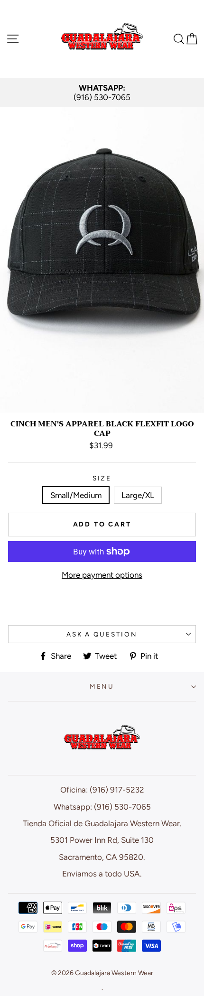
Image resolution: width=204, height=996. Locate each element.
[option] (102, 92)
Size (102, 478)
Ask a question (101, 634)
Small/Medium (76, 495)
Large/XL (137, 495)
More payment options (102, 575)
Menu (102, 686)
